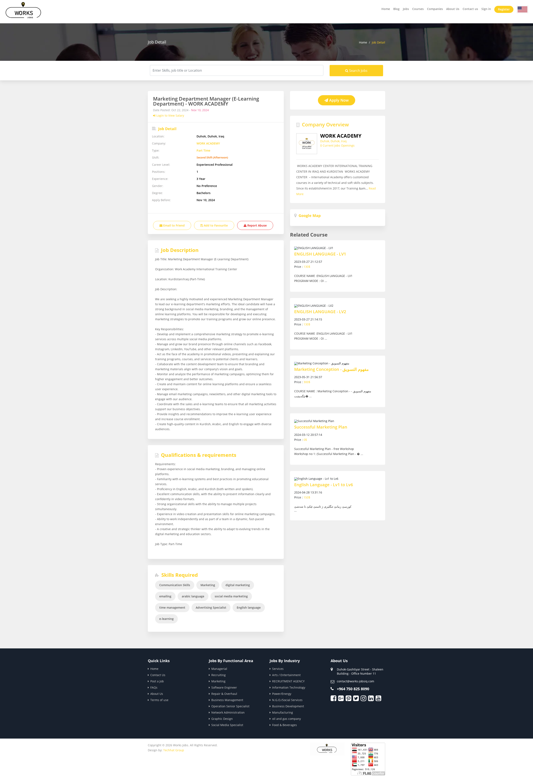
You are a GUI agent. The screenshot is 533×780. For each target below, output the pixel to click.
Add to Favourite (215, 225)
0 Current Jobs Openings (337, 145)
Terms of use (159, 700)
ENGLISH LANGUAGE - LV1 (320, 254)
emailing (165, 596)
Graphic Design (222, 719)
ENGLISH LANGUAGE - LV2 (320, 312)
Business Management (227, 700)
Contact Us (157, 675)
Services (278, 669)
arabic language (193, 596)
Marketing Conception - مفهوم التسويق (331, 369)
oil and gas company (286, 719)
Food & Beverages (284, 725)
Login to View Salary (170, 115)
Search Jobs (357, 70)
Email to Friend (173, 225)
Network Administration (228, 712)
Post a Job (157, 681)
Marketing (207, 585)
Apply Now (338, 100)
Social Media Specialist (227, 725)
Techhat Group (173, 750)
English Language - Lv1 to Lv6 (323, 485)
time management (172, 607)
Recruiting (218, 675)
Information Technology (288, 687)
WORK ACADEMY (208, 143)
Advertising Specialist (211, 607)
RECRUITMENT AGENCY (288, 681)
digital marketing (237, 585)
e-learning (166, 619)
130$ (307, 267)
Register (504, 9)
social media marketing (231, 596)
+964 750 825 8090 (353, 688)
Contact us (470, 9)
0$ (305, 440)
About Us (452, 9)
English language (249, 607)
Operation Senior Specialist (230, 706)
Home (385, 9)
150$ (307, 497)
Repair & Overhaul (224, 694)
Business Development (288, 706)
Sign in (486, 9)
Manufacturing (282, 712)
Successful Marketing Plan (320, 427)
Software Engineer (224, 687)
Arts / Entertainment (286, 675)
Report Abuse (257, 225)
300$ (307, 382)
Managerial (219, 669)
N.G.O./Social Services (287, 700)
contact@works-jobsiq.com (355, 681)
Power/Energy (281, 694)
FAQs (153, 687)
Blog (396, 9)
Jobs (406, 9)
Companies (435, 9)
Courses (418, 9)
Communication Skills (174, 585)
